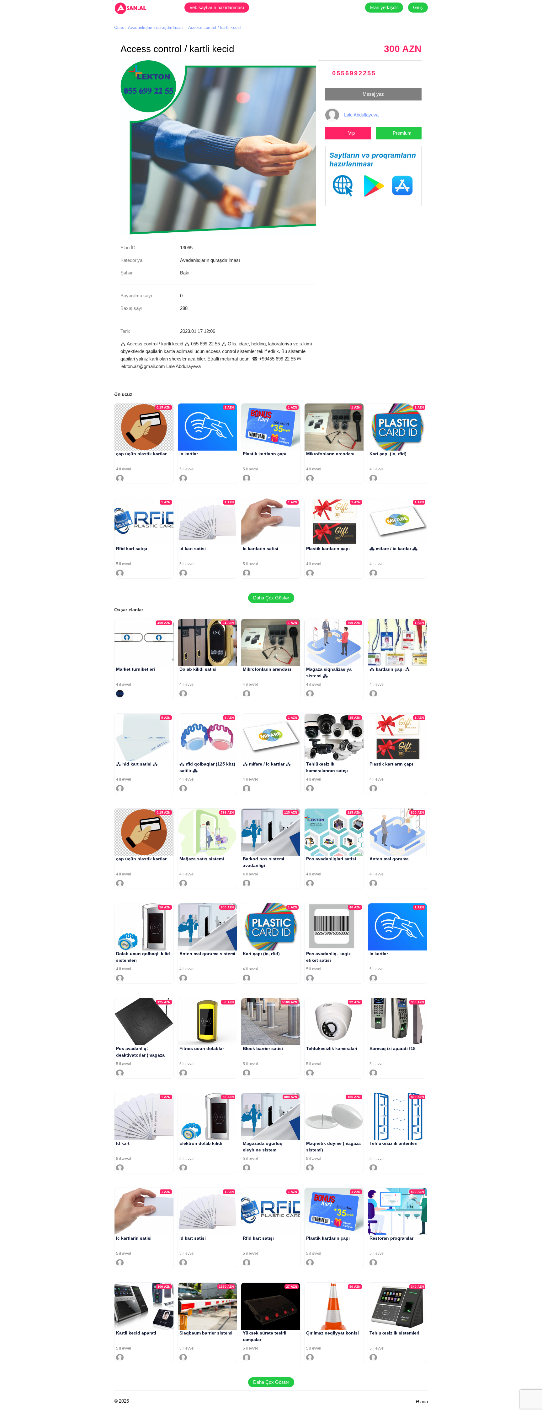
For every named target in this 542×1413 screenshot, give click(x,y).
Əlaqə (422, 1401)
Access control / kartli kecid (214, 27)
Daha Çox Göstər (271, 597)
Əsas (119, 27)
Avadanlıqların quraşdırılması (155, 27)
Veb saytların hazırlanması (216, 7)
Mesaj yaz (373, 94)
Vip (351, 133)
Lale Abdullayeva (361, 114)
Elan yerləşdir (384, 7)
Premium (402, 133)
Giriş (418, 7)
